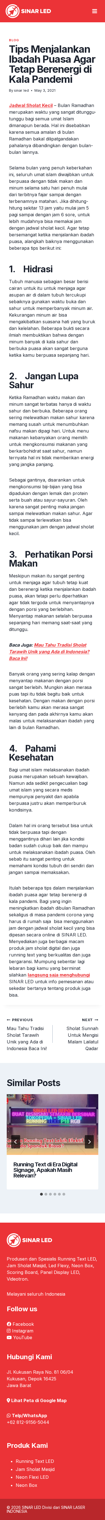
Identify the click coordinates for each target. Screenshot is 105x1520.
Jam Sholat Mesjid (35, 1469)
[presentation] (52, 1124)
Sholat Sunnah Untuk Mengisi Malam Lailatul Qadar (82, 1034)
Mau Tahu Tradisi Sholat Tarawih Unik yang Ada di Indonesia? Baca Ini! (49, 651)
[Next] (89, 1142)
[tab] (41, 1194)
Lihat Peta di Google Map (39, 1400)
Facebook (23, 1324)
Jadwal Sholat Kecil (31, 105)
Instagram (22, 1331)
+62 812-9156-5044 (28, 1422)
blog (14, 40)
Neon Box (26, 1485)
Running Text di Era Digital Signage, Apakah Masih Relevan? (45, 1170)
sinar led (21, 90)
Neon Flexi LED (32, 1477)
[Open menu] (94, 11)
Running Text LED (35, 1461)
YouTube (22, 1337)
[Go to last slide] (15, 1142)
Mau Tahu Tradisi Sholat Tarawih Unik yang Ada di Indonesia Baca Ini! (27, 1034)
